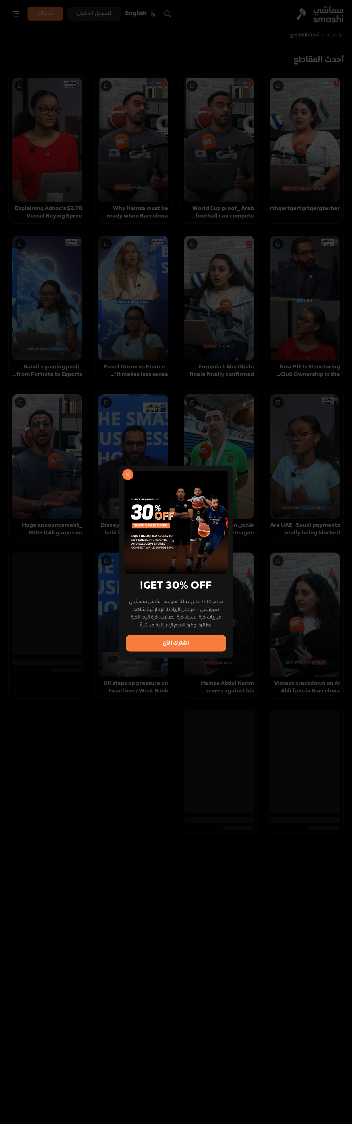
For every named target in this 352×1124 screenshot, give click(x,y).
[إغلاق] (127, 474)
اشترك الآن (176, 643)
